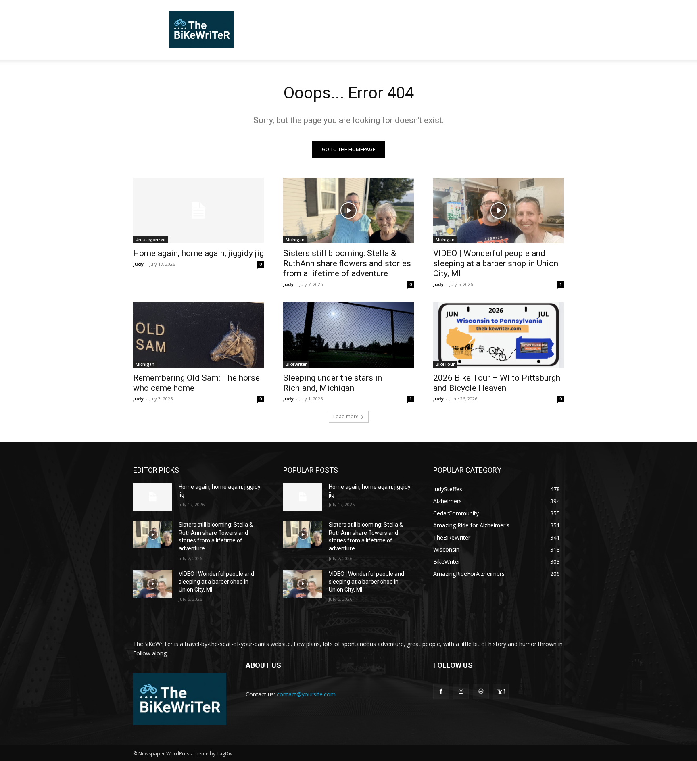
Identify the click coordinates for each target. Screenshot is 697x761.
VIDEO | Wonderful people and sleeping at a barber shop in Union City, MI (495, 263)
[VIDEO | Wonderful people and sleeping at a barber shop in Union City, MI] (498, 210)
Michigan (295, 239)
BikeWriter (296, 364)
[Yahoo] (501, 691)
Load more (346, 416)
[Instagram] (461, 691)
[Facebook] (441, 691)
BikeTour (445, 364)
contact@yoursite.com (306, 694)
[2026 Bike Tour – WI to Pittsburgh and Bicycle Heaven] (498, 335)
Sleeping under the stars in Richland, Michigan (332, 383)
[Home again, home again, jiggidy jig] (198, 210)
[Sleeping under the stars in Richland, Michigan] (348, 335)
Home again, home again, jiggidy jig (198, 253)
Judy (138, 264)
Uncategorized (151, 239)
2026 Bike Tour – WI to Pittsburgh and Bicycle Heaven (496, 383)
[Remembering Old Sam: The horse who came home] (198, 335)
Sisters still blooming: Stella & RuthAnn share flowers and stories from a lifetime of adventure (347, 263)
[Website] (480, 691)
